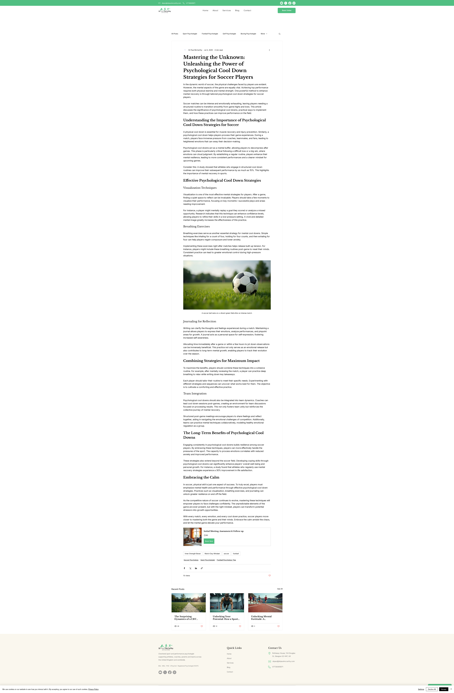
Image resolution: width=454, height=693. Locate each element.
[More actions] (269, 49)
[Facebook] (289, 3)
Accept (443, 689)
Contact (230, 672)
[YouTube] (281, 3)
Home (229, 654)
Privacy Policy (93, 689)
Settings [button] (421, 689)
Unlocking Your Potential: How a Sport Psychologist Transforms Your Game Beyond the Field (226, 617)
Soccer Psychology (191, 560)
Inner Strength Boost (193, 554)
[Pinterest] (293, 3)
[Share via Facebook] (184, 568)
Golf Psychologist (229, 34)
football (236, 554)
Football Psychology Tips (226, 560)
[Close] (451, 689)
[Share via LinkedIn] (196, 568)
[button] (279, 34)
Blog (228, 667)
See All (280, 589)
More (263, 34)
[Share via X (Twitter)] (190, 568)
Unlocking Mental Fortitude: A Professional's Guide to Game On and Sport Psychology (264, 617)
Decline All (432, 689)
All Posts (174, 34)
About (229, 658)
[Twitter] (285, 3)
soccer (226, 554)
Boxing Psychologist (248, 34)
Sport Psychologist (190, 34)
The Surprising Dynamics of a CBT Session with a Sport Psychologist (185, 617)
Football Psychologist (210, 34)
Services (230, 663)
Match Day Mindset (212, 554)
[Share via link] (202, 568)
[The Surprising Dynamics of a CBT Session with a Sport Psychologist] (189, 602)
